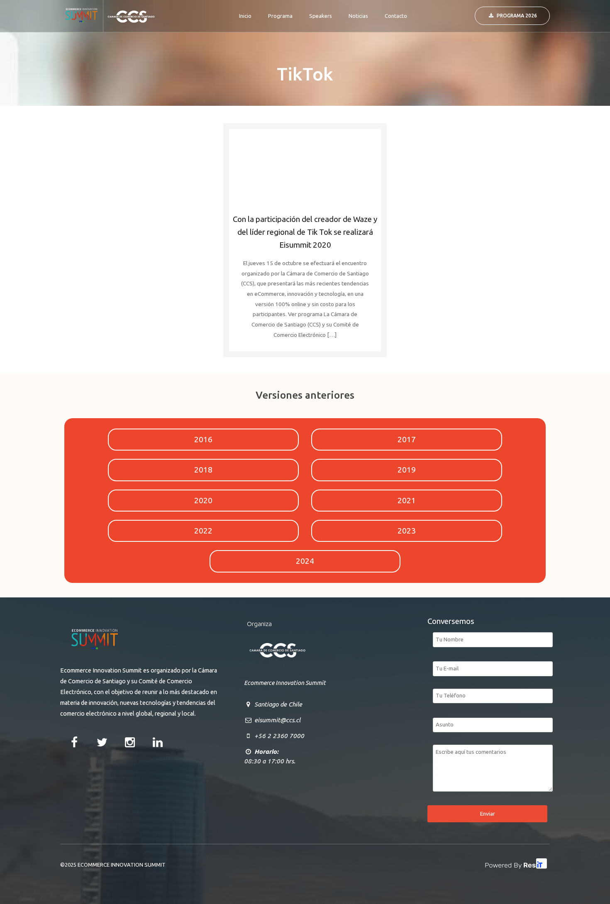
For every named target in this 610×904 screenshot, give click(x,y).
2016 (203, 439)
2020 (203, 500)
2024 (305, 560)
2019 (407, 469)
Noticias (358, 16)
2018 (203, 469)
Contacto (396, 16)
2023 (407, 530)
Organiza (259, 623)
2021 (407, 500)
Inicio (245, 16)
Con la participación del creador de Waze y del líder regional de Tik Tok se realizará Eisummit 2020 (305, 232)
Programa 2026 (517, 15)
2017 (407, 439)
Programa (280, 16)
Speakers (320, 16)
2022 (203, 530)
